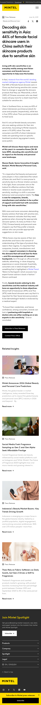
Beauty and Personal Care (11, 21)
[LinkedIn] (19, 690)
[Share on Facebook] (28, 21)
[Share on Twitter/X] (32, 21)
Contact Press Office (12, 335)
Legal (4, 659)
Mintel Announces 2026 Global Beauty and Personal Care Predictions (20, 384)
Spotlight (6, 653)
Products (6, 643)
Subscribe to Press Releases (15, 328)
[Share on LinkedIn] (37, 21)
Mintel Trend (33, 269)
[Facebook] (8, 690)
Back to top (8, 672)
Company (6, 648)
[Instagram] (3, 690)
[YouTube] (24, 690)
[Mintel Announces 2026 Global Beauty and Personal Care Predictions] (20, 365)
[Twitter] (14, 690)
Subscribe (8, 633)
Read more (7, 406)
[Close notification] (39, 695)
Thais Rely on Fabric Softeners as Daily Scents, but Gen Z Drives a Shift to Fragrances (20, 573)
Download (18, 2)
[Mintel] (10, 7)
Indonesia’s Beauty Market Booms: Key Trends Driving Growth (20, 510)
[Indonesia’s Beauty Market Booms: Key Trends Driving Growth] (20, 490)
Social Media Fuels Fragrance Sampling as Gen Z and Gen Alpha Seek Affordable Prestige (18, 447)
